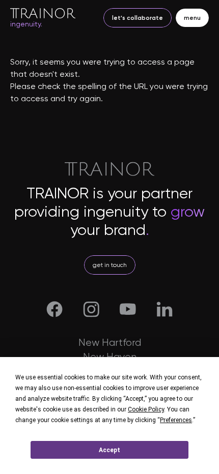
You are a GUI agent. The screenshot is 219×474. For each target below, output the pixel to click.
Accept (109, 450)
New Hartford (109, 342)
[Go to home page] (42, 13)
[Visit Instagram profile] (91, 309)
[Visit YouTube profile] (128, 309)
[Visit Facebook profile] (54, 309)
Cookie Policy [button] (146, 409)
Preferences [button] (176, 420)
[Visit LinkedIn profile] (164, 309)
